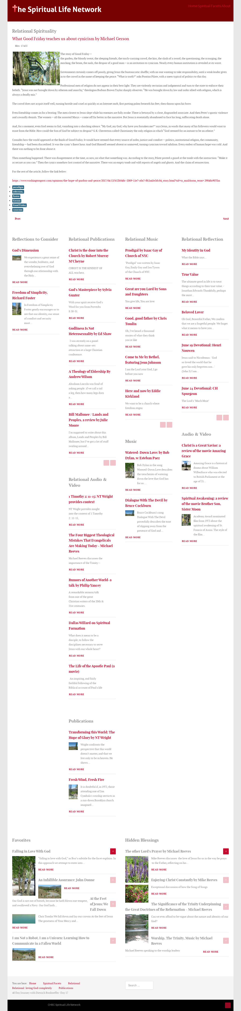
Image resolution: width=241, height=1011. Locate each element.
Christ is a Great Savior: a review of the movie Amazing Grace (204, 450)
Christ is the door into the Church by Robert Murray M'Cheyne (88, 255)
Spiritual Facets (209, 6)
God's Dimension (25, 250)
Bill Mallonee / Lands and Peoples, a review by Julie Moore (88, 420)
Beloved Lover (193, 312)
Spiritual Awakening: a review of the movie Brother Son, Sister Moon (205, 503)
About (225, 6)
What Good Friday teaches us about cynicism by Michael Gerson (70, 38)
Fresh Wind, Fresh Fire (86, 780)
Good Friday (19, 205)
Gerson (17, 200)
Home (193, 6)
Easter (16, 196)
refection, (18, 191)
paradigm (18, 187)
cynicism (17, 209)
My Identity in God (196, 250)
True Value (190, 274)
